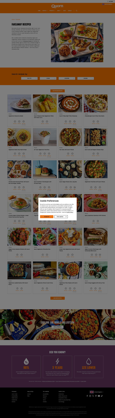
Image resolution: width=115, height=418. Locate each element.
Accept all (46, 216)
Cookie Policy (69, 212)
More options (60, 216)
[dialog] (57, 209)
